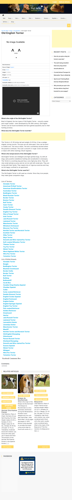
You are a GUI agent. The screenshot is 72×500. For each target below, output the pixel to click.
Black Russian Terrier (11, 195)
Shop (12, 21)
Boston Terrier (8, 200)
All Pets (5, 21)
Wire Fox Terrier (9, 254)
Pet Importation (8, 447)
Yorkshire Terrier (9, 256)
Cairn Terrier (8, 205)
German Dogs (8, 397)
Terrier (7, 70)
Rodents (37, 18)
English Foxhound (10, 299)
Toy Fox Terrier (8, 247)
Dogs (9, 18)
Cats (16, 18)
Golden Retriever (9, 311)
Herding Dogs (41, 399)
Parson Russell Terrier (11, 339)
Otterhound (7, 336)
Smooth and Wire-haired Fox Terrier (16, 240)
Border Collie (8, 271)
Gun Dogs (6, 401)
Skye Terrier (7, 237)
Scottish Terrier (9, 233)
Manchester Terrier (10, 223)
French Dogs (41, 395)
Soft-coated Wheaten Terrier (14, 242)
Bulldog (6, 278)
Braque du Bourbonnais (22, 399)
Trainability (5, 80)
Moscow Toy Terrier (10, 228)
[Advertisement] (33, 137)
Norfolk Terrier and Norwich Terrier (16, 230)
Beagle (5, 264)
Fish (30, 18)
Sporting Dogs (9, 407)
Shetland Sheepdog (10, 341)
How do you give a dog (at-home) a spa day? (62, 57)
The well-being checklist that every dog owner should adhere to (61, 65)
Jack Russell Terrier (10, 219)
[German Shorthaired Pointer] (9, 381)
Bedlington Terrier (10, 193)
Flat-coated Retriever (11, 308)
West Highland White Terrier (14, 251)
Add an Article (64, 2)
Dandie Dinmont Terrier (12, 209)
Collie (5, 290)
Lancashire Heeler (10, 322)
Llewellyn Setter (9, 325)
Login (55, 2)
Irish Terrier (7, 216)
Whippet (6, 350)
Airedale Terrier (9, 184)
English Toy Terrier (10, 212)
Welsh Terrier (8, 249)
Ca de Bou (7, 283)
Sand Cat (45, 447)
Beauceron (38, 402)
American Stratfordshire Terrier (15, 188)
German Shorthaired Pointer (9, 411)
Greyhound (7, 313)
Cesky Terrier (8, 207)
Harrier (5, 315)
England (12, 67)
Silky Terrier (7, 235)
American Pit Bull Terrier (12, 186)
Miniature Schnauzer (11, 226)
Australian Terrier (10, 191)
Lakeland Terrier (9, 221)
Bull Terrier (7, 202)
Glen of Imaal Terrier (11, 214)
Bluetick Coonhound (11, 269)
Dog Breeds (7, 393)
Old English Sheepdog (11, 334)
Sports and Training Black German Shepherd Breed (61, 80)
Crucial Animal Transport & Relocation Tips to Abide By (62, 74)
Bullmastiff (7, 280)
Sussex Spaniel (9, 346)
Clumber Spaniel (9, 287)
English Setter (8, 301)
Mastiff (6, 329)
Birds (23, 18)
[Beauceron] (42, 380)
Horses (46, 18)
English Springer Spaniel (12, 304)
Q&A (4, 18)
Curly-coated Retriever (12, 292)
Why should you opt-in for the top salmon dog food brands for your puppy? (62, 88)
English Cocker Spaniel (12, 297)
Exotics (63, 18)
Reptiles (54, 18)
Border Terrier (8, 198)
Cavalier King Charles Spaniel (14, 285)
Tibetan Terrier (9, 244)
